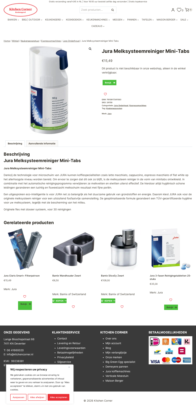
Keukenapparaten (114, 108)
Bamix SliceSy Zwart (112, 275)
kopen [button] (59, 301)
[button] (90, 49)
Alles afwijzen (37, 397)
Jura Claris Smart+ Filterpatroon (22, 275)
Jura (109, 113)
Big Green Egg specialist (120, 361)
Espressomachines (137, 105)
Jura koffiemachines (118, 371)
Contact (62, 338)
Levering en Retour (69, 343)
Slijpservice (64, 361)
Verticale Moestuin (117, 375)
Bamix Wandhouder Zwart (66, 275)
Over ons (111, 338)
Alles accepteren (58, 397)
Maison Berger (114, 380)
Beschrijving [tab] (15, 143)
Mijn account (113, 343)
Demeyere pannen (117, 366)
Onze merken (114, 357)
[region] (40, 384)
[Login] (173, 9)
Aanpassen (18, 397)
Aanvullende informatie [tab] (41, 143)
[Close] (70, 367)
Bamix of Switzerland (73, 294)
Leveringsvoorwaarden (71, 348)
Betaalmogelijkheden (70, 352)
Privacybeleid (65, 357)
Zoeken (113, 9)
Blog (108, 348)
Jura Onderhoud (121, 105)
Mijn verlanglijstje (116, 352)
